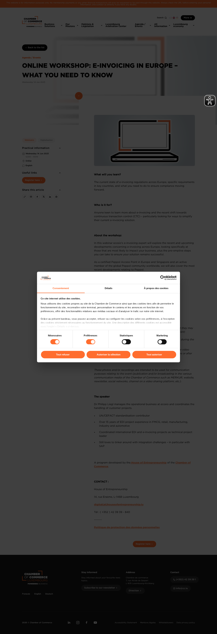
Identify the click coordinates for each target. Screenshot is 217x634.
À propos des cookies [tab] (156, 288)
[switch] (90, 341)
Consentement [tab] (61, 288)
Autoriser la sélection (108, 354)
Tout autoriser (154, 354)
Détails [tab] (108, 288)
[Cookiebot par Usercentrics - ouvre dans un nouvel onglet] (162, 277)
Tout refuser (63, 354)
